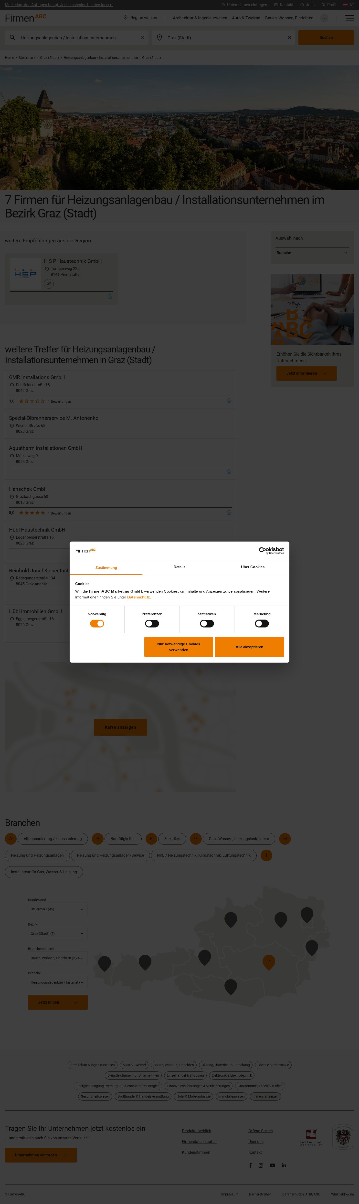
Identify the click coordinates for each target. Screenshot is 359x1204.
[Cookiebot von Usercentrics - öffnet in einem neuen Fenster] (262, 551)
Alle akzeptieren (250, 647)
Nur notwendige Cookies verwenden (178, 647)
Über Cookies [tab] (252, 567)
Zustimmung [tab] (106, 568)
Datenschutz (138, 597)
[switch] (152, 624)
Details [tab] (180, 567)
